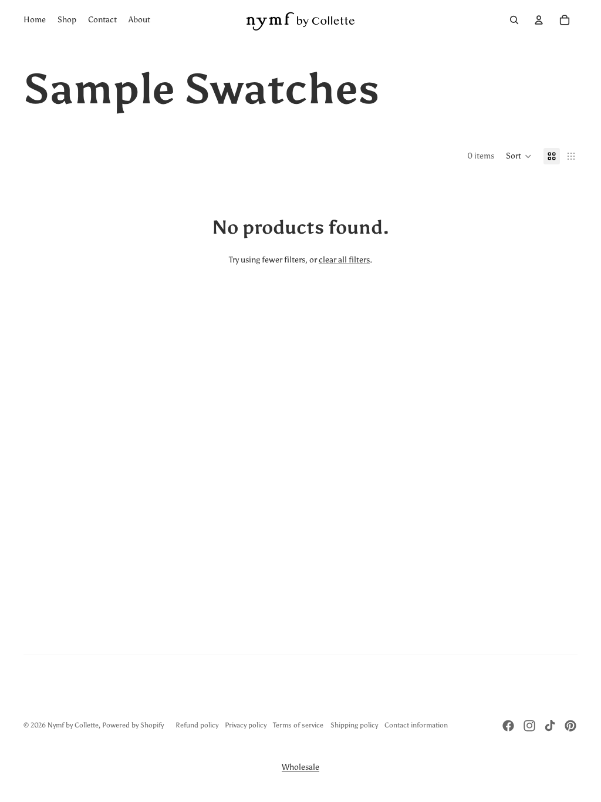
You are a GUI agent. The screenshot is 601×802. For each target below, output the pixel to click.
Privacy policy (245, 725)
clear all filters (344, 260)
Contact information (416, 725)
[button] (519, 156)
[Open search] (514, 20)
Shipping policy (354, 725)
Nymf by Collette (73, 725)
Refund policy (196, 725)
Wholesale (300, 767)
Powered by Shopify (133, 725)
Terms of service (298, 725)
